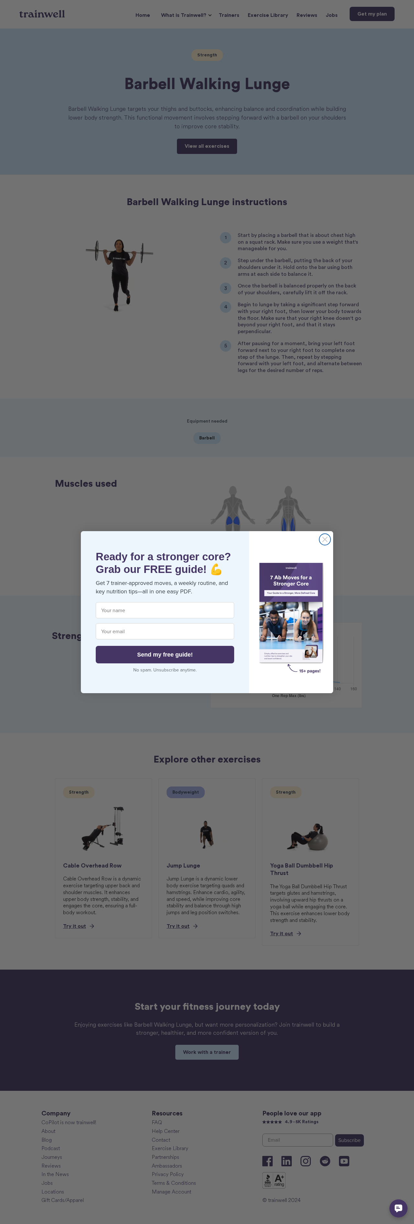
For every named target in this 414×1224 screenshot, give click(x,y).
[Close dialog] (325, 539)
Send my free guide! (165, 654)
